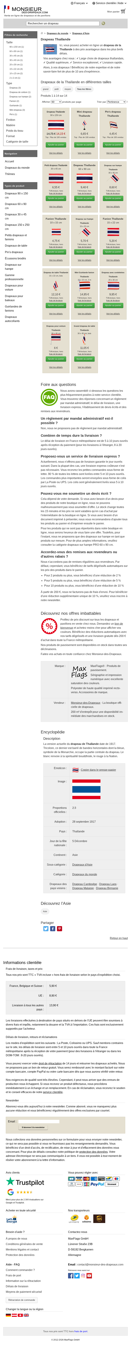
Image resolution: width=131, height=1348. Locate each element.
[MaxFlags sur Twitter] (77, 1277)
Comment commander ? (20, 1270)
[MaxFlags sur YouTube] (89, 1277)
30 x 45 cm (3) (16, 56)
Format (10, 136)
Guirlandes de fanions (13, 308)
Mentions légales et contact (22, 1249)
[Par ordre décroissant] (127, 101)
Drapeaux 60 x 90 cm (15, 206)
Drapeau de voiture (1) (20, 92)
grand (45, 89)
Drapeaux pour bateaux (14, 298)
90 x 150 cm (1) (17, 47)
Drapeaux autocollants (12, 318)
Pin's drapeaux (14, 252)
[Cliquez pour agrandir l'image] (86, 789)
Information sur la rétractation (23, 1280)
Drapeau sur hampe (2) (20, 96)
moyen (68, 89)
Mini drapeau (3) (17, 110)
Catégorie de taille (17, 141)
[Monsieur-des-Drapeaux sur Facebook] (71, 1277)
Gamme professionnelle (14, 277)
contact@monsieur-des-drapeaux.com (100, 1264)
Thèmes (10, 174)
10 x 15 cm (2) (16, 73)
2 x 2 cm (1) (15, 78)
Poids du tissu (14, 130)
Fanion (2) (14, 101)
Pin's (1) (13, 114)
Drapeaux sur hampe (13, 266)
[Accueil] (42, 33)
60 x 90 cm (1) (16, 51)
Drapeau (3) (15, 88)
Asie (45, 911)
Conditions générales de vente (24, 1244)
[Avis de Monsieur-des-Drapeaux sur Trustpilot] (25, 1185)
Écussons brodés (15, 258)
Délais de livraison (17, 1286)
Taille (9, 42)
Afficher (46, 101)
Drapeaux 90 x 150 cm (16, 195)
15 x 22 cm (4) (16, 69)
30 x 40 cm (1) (16, 60)
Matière (10, 125)
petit (57, 89)
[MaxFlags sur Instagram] (83, 1277)
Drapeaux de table (16, 245)
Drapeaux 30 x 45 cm (15, 216)
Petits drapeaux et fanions (16, 237)
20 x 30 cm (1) (16, 64)
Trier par (101, 101)
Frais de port (13, 1275)
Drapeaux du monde (17, 167)
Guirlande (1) (16, 105)
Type (9, 83)
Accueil (9, 161)
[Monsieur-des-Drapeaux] (33, 12)
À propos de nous (16, 1238)
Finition (10, 119)
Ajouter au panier (56, 145)
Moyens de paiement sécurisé (24, 1291)
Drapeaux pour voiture (14, 287)
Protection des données (20, 1255)
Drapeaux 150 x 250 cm (17, 226)
